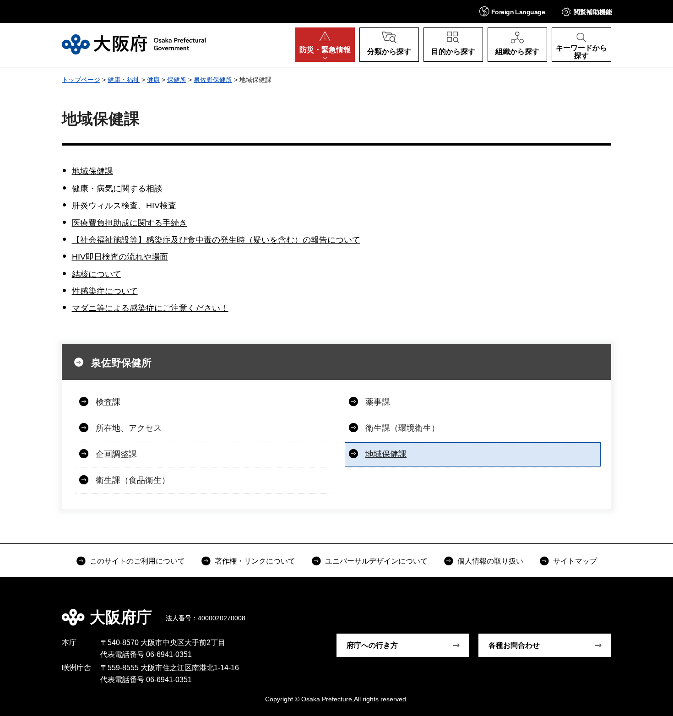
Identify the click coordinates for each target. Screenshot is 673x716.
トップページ (81, 79)
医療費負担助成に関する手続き (129, 223)
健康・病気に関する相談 (117, 188)
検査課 (108, 402)
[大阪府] (134, 44)
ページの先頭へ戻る (616, 610)
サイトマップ (575, 561)
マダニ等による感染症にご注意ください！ (150, 308)
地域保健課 (92, 171)
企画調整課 (116, 454)
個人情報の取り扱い (490, 561)
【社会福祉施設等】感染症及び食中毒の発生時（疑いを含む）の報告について (216, 239)
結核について (96, 274)
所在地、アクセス (129, 428)
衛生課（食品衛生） (133, 480)
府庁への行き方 (372, 645)
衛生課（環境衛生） (402, 428)
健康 (153, 79)
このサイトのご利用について (137, 561)
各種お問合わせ (514, 645)
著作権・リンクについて (255, 561)
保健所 (176, 79)
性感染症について (105, 291)
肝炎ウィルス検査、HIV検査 (124, 205)
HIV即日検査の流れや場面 (120, 256)
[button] (512, 11)
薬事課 (377, 402)
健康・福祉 (124, 79)
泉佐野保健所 (213, 79)
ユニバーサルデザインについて (376, 561)
